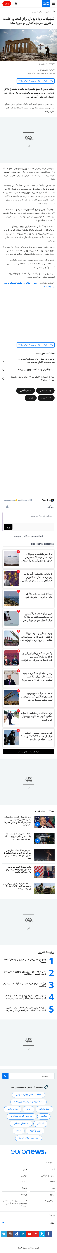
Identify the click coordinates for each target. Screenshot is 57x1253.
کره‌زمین (24, 1175)
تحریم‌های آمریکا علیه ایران (21, 1116)
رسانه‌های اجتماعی (21, 1123)
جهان (41, 12)
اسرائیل (40, 1123)
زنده (7, 3)
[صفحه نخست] (54, 12)
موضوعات (50, 1162)
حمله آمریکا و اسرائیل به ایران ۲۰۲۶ (28, 1102)
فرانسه (44, 1116)
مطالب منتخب (45, 811)
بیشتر (52, 1223)
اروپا (53, 1169)
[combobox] (28, 1076)
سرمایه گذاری (25, 390)
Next (52, 1182)
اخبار (47, 12)
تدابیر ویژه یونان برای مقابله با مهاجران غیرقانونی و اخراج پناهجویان (36, 361)
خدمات (52, 1215)
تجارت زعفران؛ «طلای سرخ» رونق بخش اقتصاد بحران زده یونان (33, 379)
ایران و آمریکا (35, 1131)
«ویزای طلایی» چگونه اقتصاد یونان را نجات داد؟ (29, 285)
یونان (34, 12)
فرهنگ (24, 1188)
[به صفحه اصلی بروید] (46, 3)
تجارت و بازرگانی (48, 1175)
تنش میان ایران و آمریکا (28, 1138)
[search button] (5, 1076)
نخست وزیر (46, 398)
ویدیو (52, 1194)
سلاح (18, 1131)
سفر (53, 1188)
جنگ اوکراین (44, 1109)
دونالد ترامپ (13, 1109)
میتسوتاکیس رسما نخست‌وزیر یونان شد (36, 369)
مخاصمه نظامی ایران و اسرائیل (28, 1094)
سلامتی (24, 1182)
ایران (28, 1109)
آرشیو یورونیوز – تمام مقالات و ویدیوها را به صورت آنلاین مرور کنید (15, 1203)
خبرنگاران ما (50, 1201)
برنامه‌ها (24, 1194)
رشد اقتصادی (45, 390)
